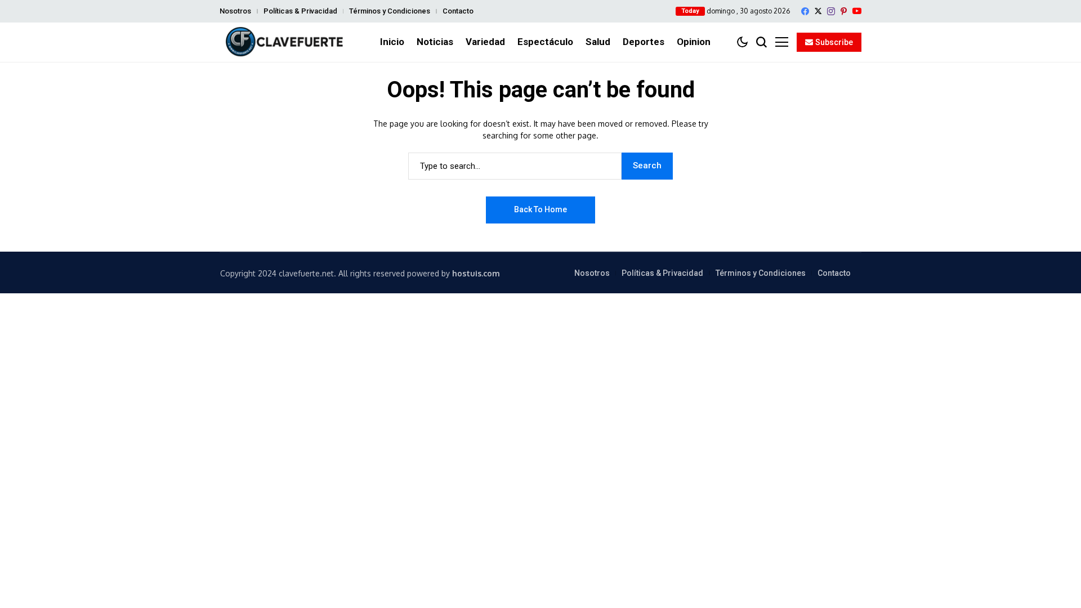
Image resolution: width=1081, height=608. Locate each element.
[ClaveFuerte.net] (284, 42)
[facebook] (805, 11)
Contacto (458, 11)
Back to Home (540, 209)
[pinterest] (844, 11)
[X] (818, 11)
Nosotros (235, 11)
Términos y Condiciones (389, 11)
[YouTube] (856, 11)
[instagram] (831, 11)
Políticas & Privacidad (300, 11)
